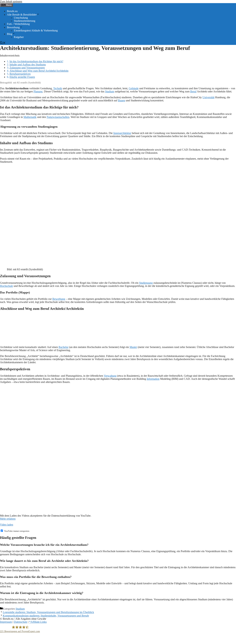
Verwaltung (110, 375)
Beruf (193, 91)
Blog (9, 33)
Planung (38, 91)
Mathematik (29, 117)
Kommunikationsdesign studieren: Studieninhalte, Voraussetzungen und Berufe (46, 615)
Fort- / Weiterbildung (18, 23)
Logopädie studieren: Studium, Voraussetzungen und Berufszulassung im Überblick (48, 612)
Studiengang (146, 282)
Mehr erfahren (8, 518)
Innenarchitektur (122, 133)
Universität (208, 97)
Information (153, 378)
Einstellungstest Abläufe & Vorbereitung (36, 30)
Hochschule (6, 285)
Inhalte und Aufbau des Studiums (28, 64)
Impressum (6, 621)
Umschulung (21, 17)
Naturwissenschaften (58, 117)
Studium (109, 91)
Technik (57, 88)
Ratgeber (19, 37)
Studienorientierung (24, 20)
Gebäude (134, 88)
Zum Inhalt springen (11, 1)
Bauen (121, 100)
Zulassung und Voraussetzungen (27, 67)
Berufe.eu (12, 11)
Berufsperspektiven (20, 73)
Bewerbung (13, 27)
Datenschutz (20, 621)
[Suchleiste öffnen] (3, 43)
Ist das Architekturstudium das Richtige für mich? (36, 61)
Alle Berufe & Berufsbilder (22, 14)
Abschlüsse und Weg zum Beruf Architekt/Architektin (39, 70)
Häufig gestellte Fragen (22, 76)
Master (133, 347)
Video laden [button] (6, 524)
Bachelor (63, 347)
